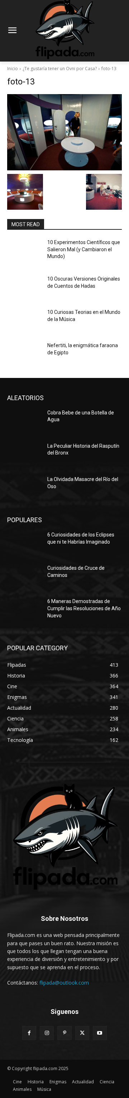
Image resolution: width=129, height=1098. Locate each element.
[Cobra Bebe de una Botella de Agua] (24, 421)
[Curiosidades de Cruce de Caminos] (24, 577)
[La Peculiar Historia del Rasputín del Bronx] (24, 455)
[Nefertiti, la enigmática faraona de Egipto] (24, 354)
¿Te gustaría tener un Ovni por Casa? (60, 68)
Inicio (12, 68)
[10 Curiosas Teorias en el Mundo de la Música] (24, 321)
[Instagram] (47, 1033)
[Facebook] (29, 1033)
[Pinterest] (64, 1033)
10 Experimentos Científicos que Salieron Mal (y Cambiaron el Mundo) (83, 249)
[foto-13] (64, 132)
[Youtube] (100, 1033)
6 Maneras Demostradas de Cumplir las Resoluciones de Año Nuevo (84, 608)
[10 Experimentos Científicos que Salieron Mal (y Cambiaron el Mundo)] (24, 251)
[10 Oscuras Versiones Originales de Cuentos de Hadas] (24, 288)
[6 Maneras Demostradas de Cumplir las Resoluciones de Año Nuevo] (24, 610)
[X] (82, 1033)
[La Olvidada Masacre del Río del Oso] (24, 488)
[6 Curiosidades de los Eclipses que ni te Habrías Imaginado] (24, 543)
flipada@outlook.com (64, 982)
